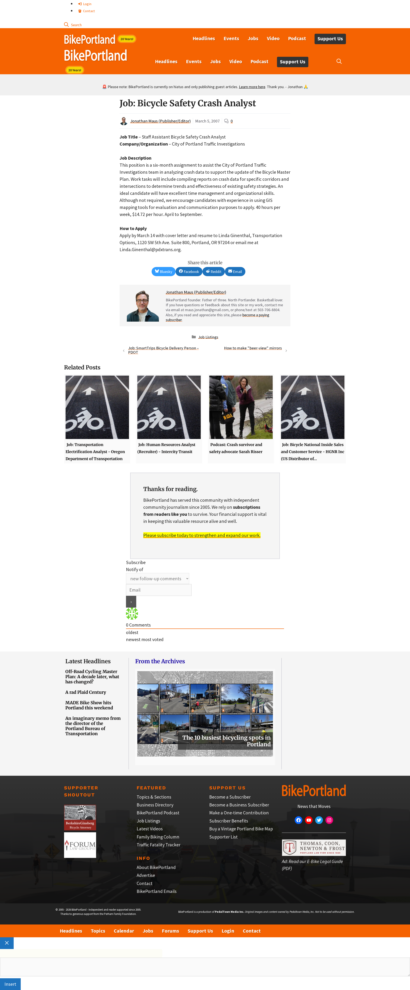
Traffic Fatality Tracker (158, 845)
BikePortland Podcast (158, 813)
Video (273, 38)
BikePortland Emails (157, 891)
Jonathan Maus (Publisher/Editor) (160, 121)
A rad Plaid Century (85, 692)
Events (231, 38)
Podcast (297, 38)
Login (86, 4)
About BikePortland (156, 867)
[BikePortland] (95, 56)
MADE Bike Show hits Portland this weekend (89, 705)
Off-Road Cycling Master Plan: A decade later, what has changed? (92, 676)
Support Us (330, 38)
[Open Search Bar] (72, 25)
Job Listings (208, 336)
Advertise (146, 875)
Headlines (204, 38)
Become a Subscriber (230, 797)
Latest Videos (150, 829)
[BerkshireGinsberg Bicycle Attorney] (80, 829)
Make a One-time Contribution (239, 813)
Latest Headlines (88, 661)
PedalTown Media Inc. (229, 912)
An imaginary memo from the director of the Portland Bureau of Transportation (93, 726)
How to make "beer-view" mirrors (253, 348)
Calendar (124, 930)
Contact (88, 11)
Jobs (253, 38)
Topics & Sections (154, 797)
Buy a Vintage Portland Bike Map (241, 829)
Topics (98, 930)
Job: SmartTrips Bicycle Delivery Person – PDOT (163, 350)
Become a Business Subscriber (239, 805)
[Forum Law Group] (80, 856)
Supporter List (223, 837)
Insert (10, 984)
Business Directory (155, 805)
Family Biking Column (158, 837)
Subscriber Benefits (228, 821)
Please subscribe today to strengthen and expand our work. (202, 535)
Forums (170, 930)
